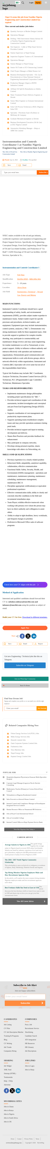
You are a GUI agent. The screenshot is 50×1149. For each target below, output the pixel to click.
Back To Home (25, 685)
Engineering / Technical (26, 292)
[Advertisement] (25, 205)
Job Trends (7, 1047)
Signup (38, 3)
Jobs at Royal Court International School (20, 814)
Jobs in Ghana (8, 1107)
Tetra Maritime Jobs (18, 750)
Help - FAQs (8, 1081)
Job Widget (8, 1066)
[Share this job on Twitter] (28, 636)
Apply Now (25, 628)
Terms (37, 1139)
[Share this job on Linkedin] (33, 636)
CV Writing (8, 1043)
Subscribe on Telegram (25, 665)
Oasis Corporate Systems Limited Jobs (24, 743)
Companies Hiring (10, 1051)
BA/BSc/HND (22, 279)
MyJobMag (40, 1143)
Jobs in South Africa (11, 1118)
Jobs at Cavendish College (15, 818)
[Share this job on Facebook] (22, 636)
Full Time (21, 275)
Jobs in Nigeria (9, 1114)
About (12, 1139)
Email (24, 165)
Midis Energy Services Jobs (20, 737)
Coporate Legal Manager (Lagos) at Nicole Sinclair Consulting (23, 784)
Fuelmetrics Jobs (16, 747)
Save (9, 165)
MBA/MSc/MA (35, 279)
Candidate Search (31, 1036)
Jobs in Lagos (29, 1066)
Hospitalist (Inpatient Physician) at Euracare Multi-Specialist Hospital (26, 778)
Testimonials (8, 1077)
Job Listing (8, 1025)
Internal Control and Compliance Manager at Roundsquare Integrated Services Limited (26, 804)
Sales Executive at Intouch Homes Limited (20, 799)
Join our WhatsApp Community (25, 679)
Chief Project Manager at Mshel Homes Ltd (25, 71)
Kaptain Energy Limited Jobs (21, 756)
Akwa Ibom (21, 287)
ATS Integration (30, 1040)
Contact (19, 1139)
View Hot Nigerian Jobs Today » (24, 829)
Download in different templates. (34, 617)
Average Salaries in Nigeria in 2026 (17, 845)
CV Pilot (7, 1028)
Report (40, 644)
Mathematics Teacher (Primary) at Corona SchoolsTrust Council (25, 790)
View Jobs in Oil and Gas (10, 152)
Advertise (7, 1085)
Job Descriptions (30, 1051)
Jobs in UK (8, 1122)
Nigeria (19, 2)
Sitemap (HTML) (10, 1073)
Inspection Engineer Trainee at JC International (26, 56)
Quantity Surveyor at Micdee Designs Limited (26, 31)
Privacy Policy (28, 1139)
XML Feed (7, 1070)
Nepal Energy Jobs (17, 753)
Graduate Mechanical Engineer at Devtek (24, 119)
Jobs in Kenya (8, 1110)
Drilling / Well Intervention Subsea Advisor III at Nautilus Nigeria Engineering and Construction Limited (26, 41)
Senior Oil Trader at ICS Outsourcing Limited (26, 67)
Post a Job (28, 1025)
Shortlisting (29, 1032)
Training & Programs (11, 1036)
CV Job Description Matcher (13, 1032)
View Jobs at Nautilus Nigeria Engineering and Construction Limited (25, 153)
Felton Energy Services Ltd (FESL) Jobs (25, 733)
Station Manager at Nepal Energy (21, 64)
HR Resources (30, 1043)
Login (31, 3)
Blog (5, 1040)
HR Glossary (29, 1047)
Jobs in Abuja (29, 1070)
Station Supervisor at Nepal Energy (22, 53)
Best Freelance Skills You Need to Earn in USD (22, 888)
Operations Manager (17, 35)
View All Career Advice (25, 901)
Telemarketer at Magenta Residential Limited (21, 795)
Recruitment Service (32, 1028)
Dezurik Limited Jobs (18, 740)
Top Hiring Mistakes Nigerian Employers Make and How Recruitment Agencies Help (24, 874)
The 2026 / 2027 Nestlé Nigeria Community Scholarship (20, 861)
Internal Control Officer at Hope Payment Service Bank (25, 822)
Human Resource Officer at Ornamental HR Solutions (24, 809)
